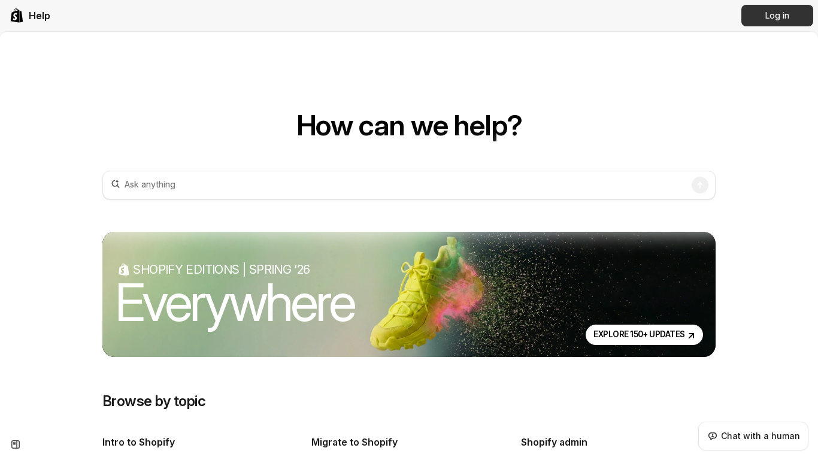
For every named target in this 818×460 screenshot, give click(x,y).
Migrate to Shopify (354, 442)
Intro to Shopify (138, 442)
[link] (30, 15)
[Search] (700, 185)
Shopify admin (554, 442)
